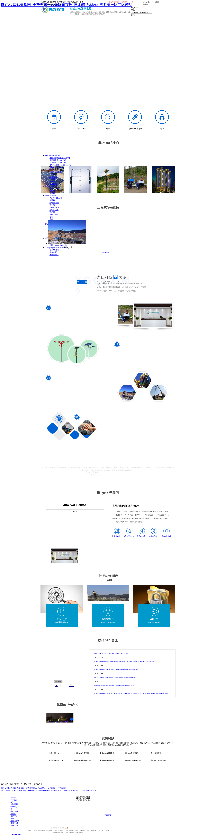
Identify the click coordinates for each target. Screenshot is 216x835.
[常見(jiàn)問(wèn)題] (102, 677)
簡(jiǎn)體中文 (148, 2)
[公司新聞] (98, 661)
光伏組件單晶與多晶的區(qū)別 (123, 677)
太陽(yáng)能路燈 (56, 172)
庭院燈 (52, 191)
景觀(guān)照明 (51, 186)
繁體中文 (158, 2)
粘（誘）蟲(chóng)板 (58, 162)
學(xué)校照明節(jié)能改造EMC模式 (120, 685)
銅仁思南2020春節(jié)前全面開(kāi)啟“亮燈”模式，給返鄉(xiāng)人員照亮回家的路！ (136, 693)
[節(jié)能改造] (100, 685)
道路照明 (48, 170)
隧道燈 (52, 179)
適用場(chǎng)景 (56, 198)
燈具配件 (53, 184)
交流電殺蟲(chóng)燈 (58, 160)
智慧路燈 (53, 177)
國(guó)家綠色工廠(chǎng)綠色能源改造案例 (120, 669)
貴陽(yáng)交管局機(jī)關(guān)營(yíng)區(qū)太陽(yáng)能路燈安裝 (129, 661)
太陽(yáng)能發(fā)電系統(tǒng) (14, 823)
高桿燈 (52, 181)
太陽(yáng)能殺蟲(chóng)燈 (60, 158)
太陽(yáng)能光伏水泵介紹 (117, 653)
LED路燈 (53, 174)
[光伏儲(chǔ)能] (100, 653)
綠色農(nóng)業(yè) (52, 155)
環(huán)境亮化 (51, 196)
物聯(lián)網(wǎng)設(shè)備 (60, 165)
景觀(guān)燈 (55, 188)
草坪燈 (52, 193)
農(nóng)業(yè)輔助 (57, 167)
